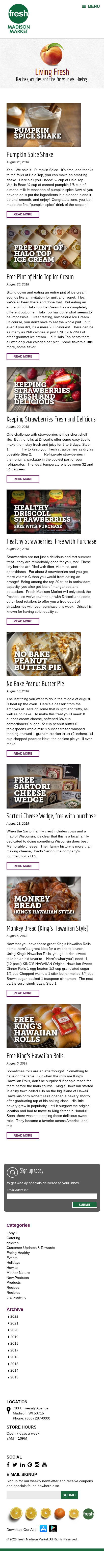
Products (14, 1282)
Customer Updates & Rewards (31, 1248)
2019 (14, 1337)
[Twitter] (15, 1464)
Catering (13, 1238)
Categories (18, 1225)
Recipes (13, 1287)
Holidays (13, 1263)
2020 (14, 1330)
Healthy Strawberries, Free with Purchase (51, 541)
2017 (14, 1350)
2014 (14, 1370)
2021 (14, 1323)
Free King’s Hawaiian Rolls (35, 1055)
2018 (14, 1343)
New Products (18, 1278)
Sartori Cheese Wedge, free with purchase (51, 816)
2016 (14, 1357)
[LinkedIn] (23, 1464)
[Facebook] (9, 1464)
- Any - (12, 1233)
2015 (14, 1364)
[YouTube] (45, 1464)
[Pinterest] (30, 1464)
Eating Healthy (18, 1253)
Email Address (18, 1190)
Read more (23, 214)
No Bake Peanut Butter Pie (35, 683)
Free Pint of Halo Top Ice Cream (40, 276)
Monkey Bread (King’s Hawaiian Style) (47, 928)
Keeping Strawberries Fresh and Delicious (51, 419)
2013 (14, 1377)
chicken (13, 1243)
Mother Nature (18, 1273)
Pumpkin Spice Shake (30, 154)
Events (12, 1258)
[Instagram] (38, 1464)
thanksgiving (17, 1297)
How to (12, 1268)
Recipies (13, 1292)
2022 (14, 1316)
